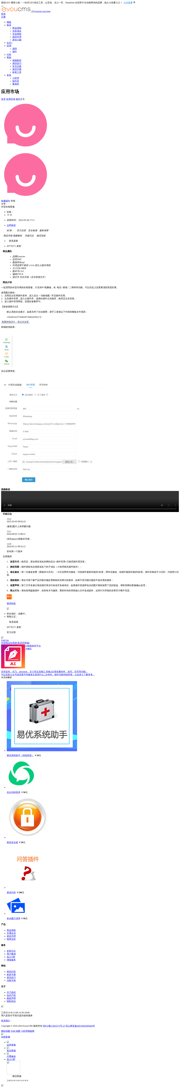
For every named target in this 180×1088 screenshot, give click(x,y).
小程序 (15, 78)
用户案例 (11, 954)
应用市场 (10, 99)
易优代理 (16, 37)
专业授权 (16, 34)
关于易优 (11, 992)
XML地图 (15, 1031)
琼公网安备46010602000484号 (80, 1026)
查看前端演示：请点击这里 (15, 322)
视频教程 (16, 60)
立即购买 (11, 225)
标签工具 (16, 72)
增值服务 (11, 960)
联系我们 (5, 1021)
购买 (9, 25)
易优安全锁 (12, 842)
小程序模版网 (27, 1031)
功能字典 (11, 980)
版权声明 (11, 998)
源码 (14, 48)
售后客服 (11, 1050)
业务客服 (11, 1045)
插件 (14, 51)
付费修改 (11, 1056)
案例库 (15, 84)
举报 (13, 201)
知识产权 (11, 995)
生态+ (10, 43)
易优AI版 (17, 40)
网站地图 (5, 1031)
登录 (3, 14)
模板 (9, 22)
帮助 (9, 57)
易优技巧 (16, 63)
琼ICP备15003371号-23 (54, 1026)
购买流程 (40, 235)
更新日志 (11, 951)
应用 (9, 45)
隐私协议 (11, 1001)
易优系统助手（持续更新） (20, 755)
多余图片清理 (13, 918)
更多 (9, 75)
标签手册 (11, 974)
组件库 (15, 81)
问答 (9, 54)
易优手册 (16, 69)
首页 (3, 99)
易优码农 (11, 603)
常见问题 (16, 66)
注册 (3, 17)
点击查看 (128, 2)
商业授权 (16, 28)
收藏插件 (5, 201)
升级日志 (28, 235)
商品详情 (6, 235)
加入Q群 (11, 957)
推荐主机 (11, 939)
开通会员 (11, 933)
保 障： (10, 230)
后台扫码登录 (13, 792)
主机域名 (16, 31)
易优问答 (11, 892)
